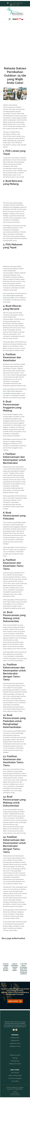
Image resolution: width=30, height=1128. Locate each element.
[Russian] (22, 19)
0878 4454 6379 (16, 5)
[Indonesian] (20, 19)
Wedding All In (15, 1040)
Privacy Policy (15, 1093)
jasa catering (16, 285)
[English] (18, 19)
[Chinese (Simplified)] (16, 19)
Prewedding (15, 1081)
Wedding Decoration (15, 1063)
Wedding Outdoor (15, 1055)
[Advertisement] (15, 38)
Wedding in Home (15, 1046)
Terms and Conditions (15, 1094)
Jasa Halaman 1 (19, 1089)
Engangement (15, 1061)
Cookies (15, 1091)
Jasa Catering (15, 1072)
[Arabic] (14, 19)
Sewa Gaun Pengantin (15, 1078)
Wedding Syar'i (15, 1037)
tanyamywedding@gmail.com (16, 3)
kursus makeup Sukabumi (15, 912)
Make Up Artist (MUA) (15, 1075)
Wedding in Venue (15, 1043)
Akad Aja (15, 1058)
